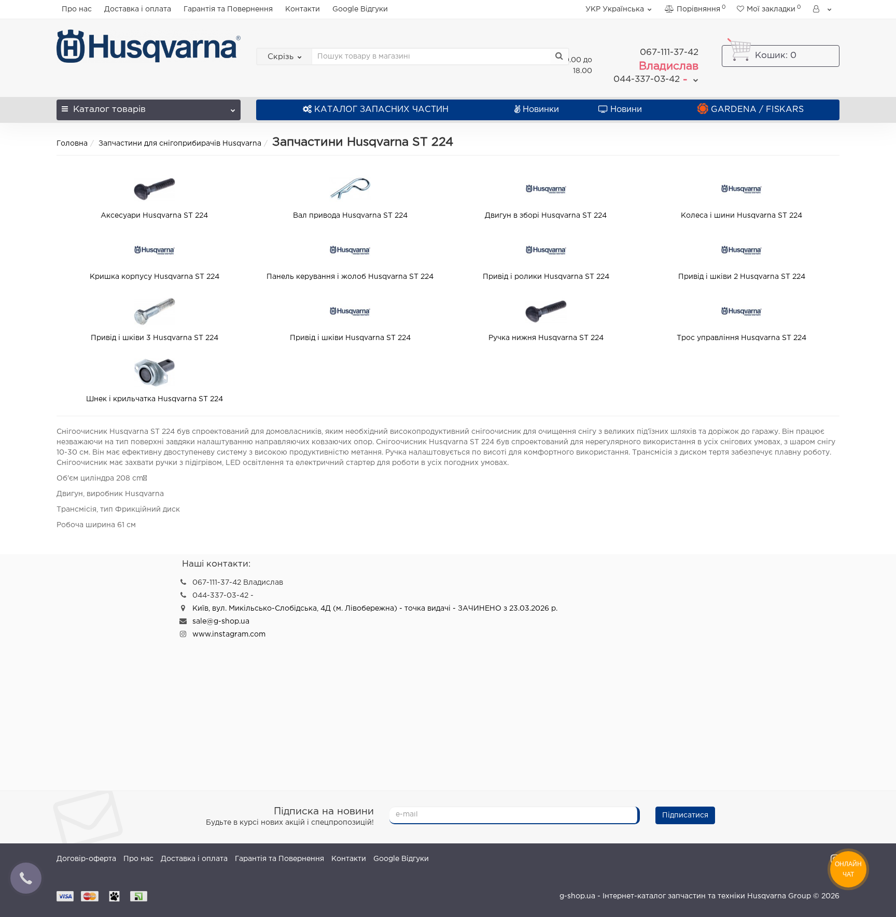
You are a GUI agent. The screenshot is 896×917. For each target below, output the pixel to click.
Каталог (109, 110)
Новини (626, 110)
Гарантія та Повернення (228, 9)
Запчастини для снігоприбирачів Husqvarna (180, 143)
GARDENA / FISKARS (757, 110)
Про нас (77, 9)
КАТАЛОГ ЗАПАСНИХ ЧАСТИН (381, 110)
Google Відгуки (360, 9)
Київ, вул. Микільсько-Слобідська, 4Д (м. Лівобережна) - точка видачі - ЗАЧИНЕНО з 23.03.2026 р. (374, 608)
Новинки (541, 110)
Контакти (302, 9)
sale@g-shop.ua (220, 621)
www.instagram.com (228, 634)
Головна (72, 143)
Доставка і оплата (137, 9)
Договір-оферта (86, 859)
